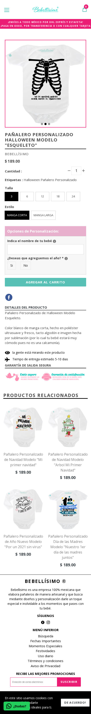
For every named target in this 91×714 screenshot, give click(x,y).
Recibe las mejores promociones (45, 674)
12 (42, 196)
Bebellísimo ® (45, 581)
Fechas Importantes (45, 641)
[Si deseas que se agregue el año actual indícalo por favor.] (66, 258)
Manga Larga (43, 215)
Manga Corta (17, 215)
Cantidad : (13, 171)
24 (73, 196)
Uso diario (45, 656)
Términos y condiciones (45, 661)
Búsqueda (45, 636)
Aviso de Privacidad (45, 666)
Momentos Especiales (45, 646)
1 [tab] (42, 124)
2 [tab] (45, 124)
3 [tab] (49, 124)
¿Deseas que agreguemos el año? (45, 258)
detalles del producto (26, 307)
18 (57, 196)
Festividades (45, 651)
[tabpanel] (45, 85)
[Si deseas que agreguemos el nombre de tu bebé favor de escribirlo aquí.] (54, 241)
